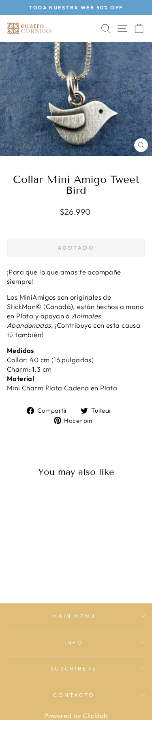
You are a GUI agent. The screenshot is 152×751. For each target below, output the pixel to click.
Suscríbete (74, 668)
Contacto (74, 695)
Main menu (74, 616)
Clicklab (95, 715)
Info (73, 642)
